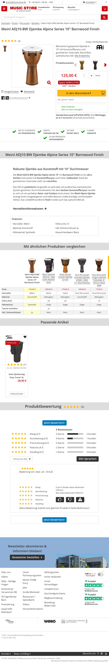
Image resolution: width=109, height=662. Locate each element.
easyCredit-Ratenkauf (7, 610)
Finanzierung (7, 604)
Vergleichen (16, 393)
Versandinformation (33, 608)
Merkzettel (29, 91)
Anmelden (90, 2)
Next (105, 64)
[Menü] (102, 572)
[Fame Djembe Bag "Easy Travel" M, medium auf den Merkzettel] (25, 337)
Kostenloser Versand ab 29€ (9, 590)
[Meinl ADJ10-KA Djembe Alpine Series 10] (95, 65)
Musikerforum (56, 661)
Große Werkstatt (31, 592)
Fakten (4, 576)
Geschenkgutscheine (54, 593)
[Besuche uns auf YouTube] (106, 653)
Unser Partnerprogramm (32, 574)
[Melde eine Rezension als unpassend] (80, 499)
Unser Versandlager (51, 583)
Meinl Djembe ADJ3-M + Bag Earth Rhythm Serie (48, 278)
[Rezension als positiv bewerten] (60, 499)
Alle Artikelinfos (82, 55)
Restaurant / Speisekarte (29, 598)
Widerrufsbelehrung (96, 661)
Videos (26, 604)
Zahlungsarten (51, 572)
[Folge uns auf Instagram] (101, 653)
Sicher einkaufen (52, 576)
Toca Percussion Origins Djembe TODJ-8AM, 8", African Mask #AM (99, 280)
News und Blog (21, 653)
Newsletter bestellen (25, 557)
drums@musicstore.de (16, 2)
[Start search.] (104, 17)
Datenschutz (83, 661)
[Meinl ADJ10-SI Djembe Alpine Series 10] (82, 65)
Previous (75, 64)
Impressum (73, 661)
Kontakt (5, 653)
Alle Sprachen (88, 459)
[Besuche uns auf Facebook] (98, 653)
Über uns (6, 572)
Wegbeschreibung (53, 598)
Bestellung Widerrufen (50, 604)
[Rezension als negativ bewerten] (70, 499)
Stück (97, 75)
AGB (106, 661)
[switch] (100, 574)
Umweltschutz (51, 588)
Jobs (25, 587)
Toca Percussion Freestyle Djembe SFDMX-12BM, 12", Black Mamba (82, 278)
